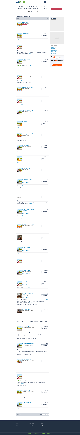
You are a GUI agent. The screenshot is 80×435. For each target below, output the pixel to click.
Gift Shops (31, 345)
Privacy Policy (30, 433)
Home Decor (24, 47)
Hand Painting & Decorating (30, 391)
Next (47, 414)
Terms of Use (48, 433)
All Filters (18, 18)
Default (47, 18)
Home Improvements (34, 295)
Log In (51, 1)
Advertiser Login (30, 425)
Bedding (52, 49)
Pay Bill (29, 429)
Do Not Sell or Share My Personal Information (39, 433)
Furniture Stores (53, 47)
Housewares (53, 48)
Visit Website (45, 35)
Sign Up (54, 1)
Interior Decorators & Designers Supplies (28, 225)
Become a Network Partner (19, 429)
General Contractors (54, 51)
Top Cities (42, 425)
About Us (17, 425)
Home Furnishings (28, 76)
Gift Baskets (27, 345)
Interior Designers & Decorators (26, 23)
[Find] (45, 2)
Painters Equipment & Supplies (55, 52)
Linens (32, 403)
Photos (18, 39)
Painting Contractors (54, 53)
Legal (51, 433)
